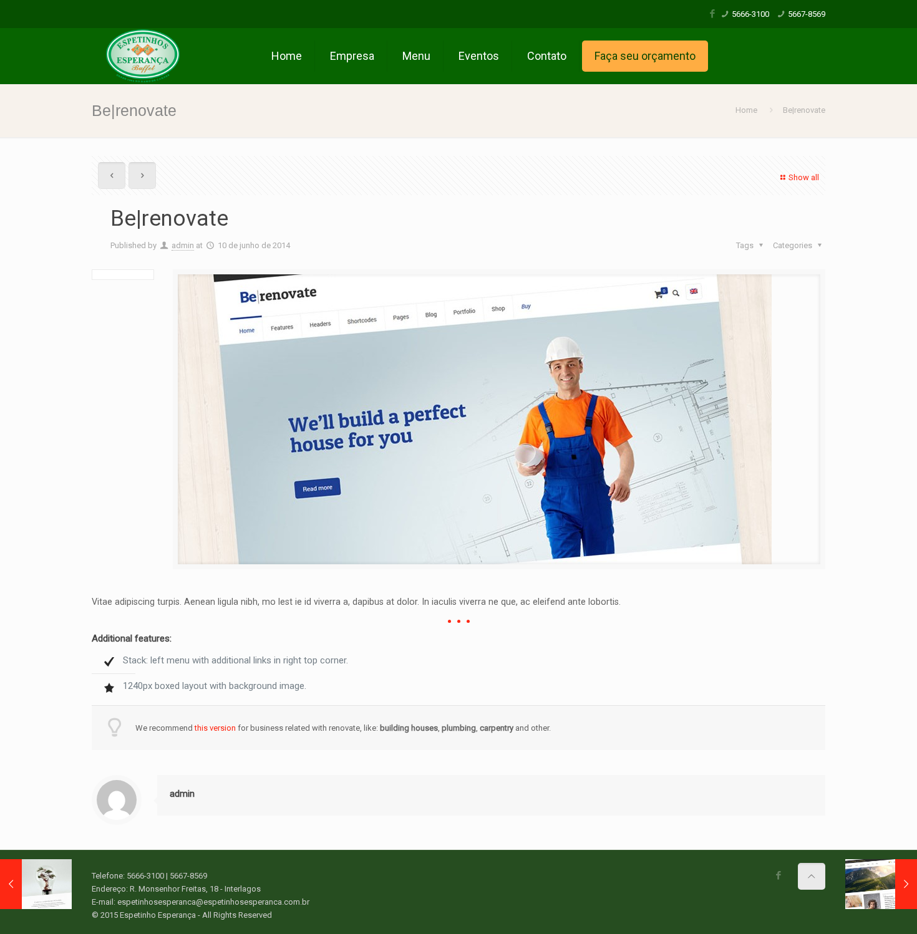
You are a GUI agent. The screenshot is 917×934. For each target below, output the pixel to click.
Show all (803, 177)
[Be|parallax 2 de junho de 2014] (36, 884)
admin (183, 245)
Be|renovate (804, 110)
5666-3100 (750, 14)
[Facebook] (712, 13)
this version (215, 728)
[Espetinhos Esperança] (143, 56)
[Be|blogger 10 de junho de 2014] (881, 884)
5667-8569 (806, 14)
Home (746, 110)
